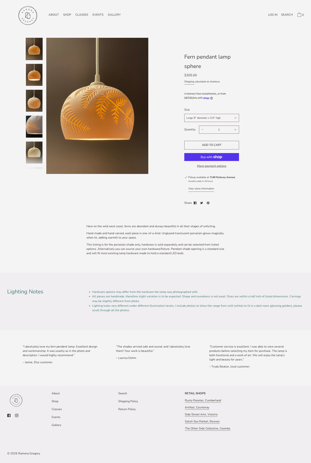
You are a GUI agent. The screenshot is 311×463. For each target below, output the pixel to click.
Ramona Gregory (29, 453)
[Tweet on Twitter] (201, 203)
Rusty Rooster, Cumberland (203, 400)
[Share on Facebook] (195, 203)
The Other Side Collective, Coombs (207, 428)
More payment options (211, 166)
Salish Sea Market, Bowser (202, 421)
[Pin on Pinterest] (208, 203)
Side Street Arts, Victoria (201, 414)
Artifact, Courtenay (197, 407)
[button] (287, 15)
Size (187, 110)
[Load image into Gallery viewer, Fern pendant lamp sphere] (34, 49)
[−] (202, 129)
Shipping (189, 81)
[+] (235, 129)
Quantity (189, 129)
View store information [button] (201, 188)
